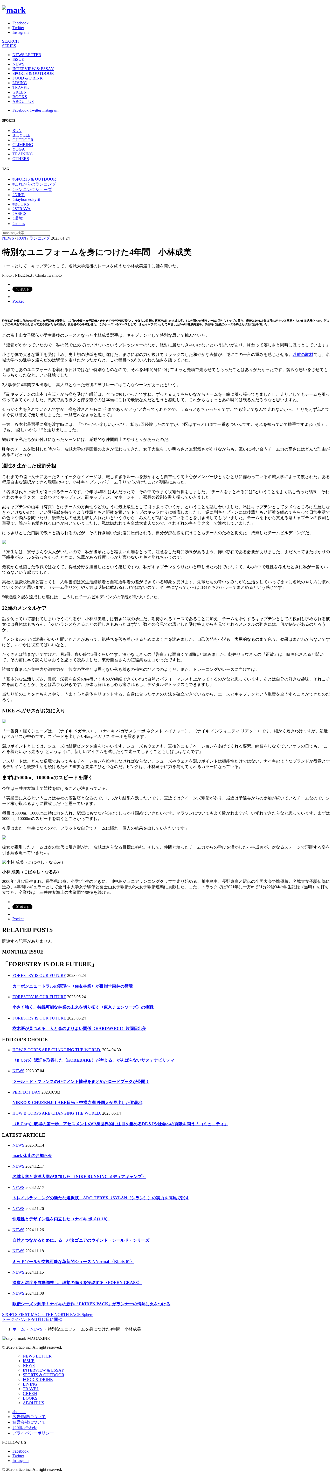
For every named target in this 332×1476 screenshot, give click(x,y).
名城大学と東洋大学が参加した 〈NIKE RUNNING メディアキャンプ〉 (79, 1176)
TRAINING (22, 154)
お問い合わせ (24, 1427)
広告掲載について (29, 1416)
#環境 (17, 218)
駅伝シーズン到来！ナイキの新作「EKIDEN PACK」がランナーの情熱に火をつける (91, 1304)
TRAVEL (20, 87)
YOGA (18, 149)
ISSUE (18, 59)
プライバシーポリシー (33, 1433)
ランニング (39, 238)
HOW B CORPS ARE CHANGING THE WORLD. (56, 1050)
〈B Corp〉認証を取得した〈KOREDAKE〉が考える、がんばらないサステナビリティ (93, 1060)
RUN (17, 130)
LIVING (19, 83)
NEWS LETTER (26, 54)
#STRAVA (21, 209)
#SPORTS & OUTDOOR (34, 179)
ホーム (18, 1329)
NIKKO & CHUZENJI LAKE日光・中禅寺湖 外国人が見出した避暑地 (77, 1102)
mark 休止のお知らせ (32, 1155)
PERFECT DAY (26, 1092)
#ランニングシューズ (32, 189)
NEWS (18, 64)
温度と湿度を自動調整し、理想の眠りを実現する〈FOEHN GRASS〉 (77, 1282)
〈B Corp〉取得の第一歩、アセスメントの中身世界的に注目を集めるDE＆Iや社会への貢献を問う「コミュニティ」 (120, 1124)
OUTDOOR (22, 140)
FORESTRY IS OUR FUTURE (39, 975)
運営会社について (29, 1422)
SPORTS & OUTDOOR (33, 73)
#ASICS (19, 213)
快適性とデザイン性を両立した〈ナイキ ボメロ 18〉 (61, 1219)
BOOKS (19, 97)
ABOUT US (23, 101)
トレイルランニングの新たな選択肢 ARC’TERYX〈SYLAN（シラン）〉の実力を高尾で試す (100, 1198)
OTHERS (20, 158)
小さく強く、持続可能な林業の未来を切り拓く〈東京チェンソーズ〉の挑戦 (83, 1007)
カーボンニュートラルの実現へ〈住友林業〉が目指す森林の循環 (72, 986)
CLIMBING (22, 144)
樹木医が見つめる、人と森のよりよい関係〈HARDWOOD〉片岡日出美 (79, 1028)
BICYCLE (21, 135)
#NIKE (18, 195)
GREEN (19, 92)
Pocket (18, 301)
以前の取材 (303, 354)
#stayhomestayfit (26, 199)
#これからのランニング (34, 184)
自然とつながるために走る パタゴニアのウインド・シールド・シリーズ (80, 1240)
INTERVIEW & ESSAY (33, 69)
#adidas (18, 223)
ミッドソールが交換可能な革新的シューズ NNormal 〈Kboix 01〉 (73, 1261)
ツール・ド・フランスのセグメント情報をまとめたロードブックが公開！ (80, 1081)
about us (19, 1411)
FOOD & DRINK (27, 78)
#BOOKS (20, 204)
